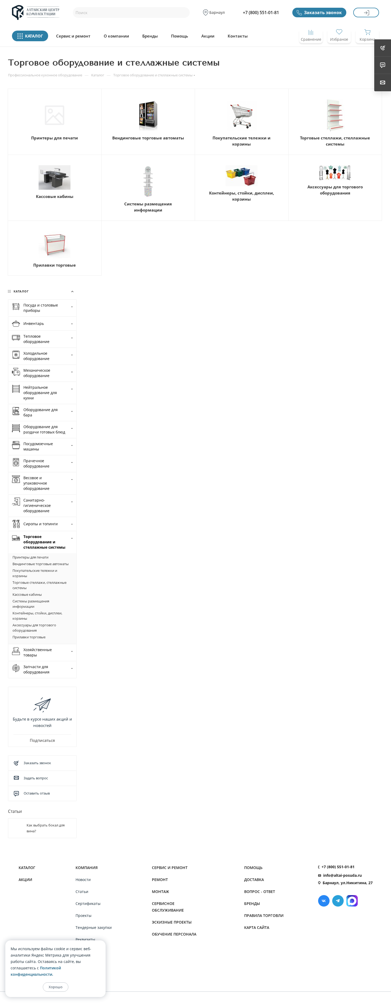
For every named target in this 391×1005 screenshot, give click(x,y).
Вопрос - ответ (259, 891)
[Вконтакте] (324, 901)
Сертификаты (88, 903)
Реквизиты (85, 939)
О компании (116, 36)
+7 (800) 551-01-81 (261, 12)
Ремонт (160, 879)
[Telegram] (338, 901)
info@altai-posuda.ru (342, 875)
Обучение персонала (174, 934)
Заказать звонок (323, 12)
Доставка (254, 879)
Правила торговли (264, 915)
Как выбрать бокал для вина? (46, 828)
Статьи (15, 811)
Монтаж (160, 891)
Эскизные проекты (172, 922)
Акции (207, 36)
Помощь (179, 36)
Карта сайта (256, 927)
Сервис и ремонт (73, 36)
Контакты (238, 36)
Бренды (150, 36)
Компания (87, 867)
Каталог (27, 867)
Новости (83, 879)
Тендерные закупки (94, 927)
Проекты (83, 915)
